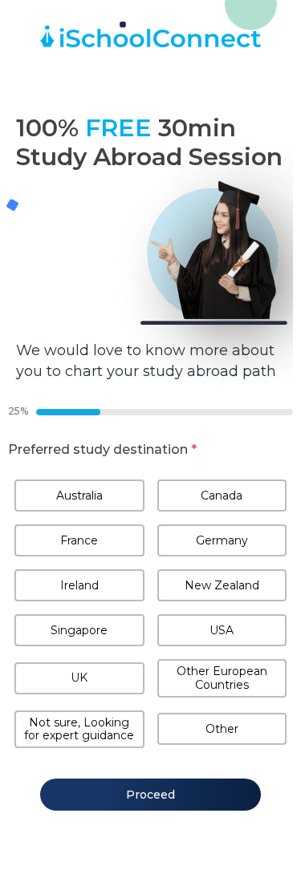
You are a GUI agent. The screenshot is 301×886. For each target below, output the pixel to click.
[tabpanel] (150, 597)
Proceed (150, 794)
